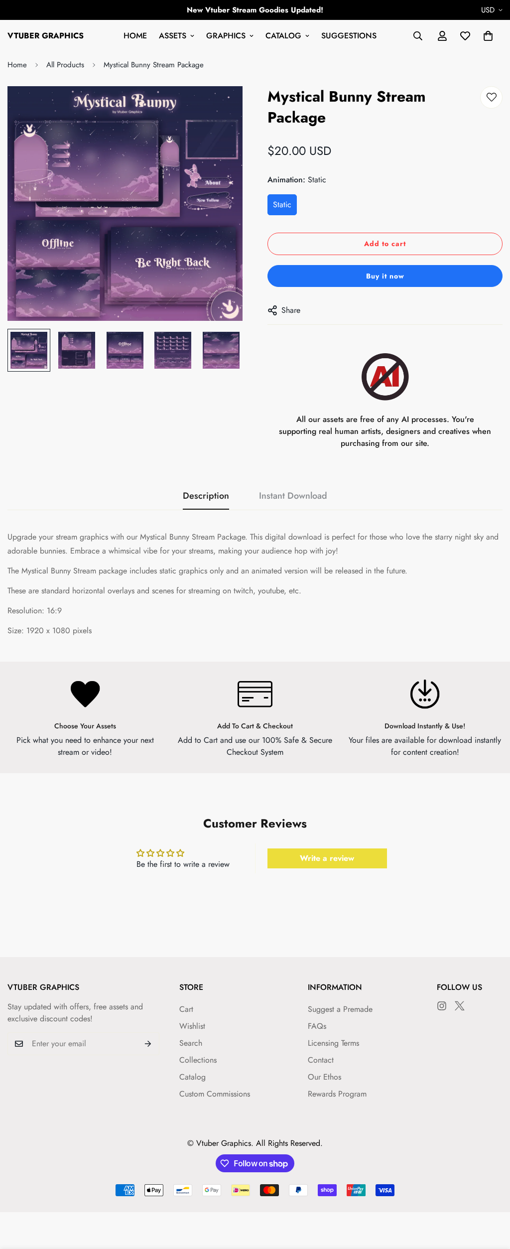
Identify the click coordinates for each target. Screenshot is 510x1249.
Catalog (283, 35)
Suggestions (349, 35)
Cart (186, 1009)
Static (282, 204)
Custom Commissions (214, 1094)
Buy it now (385, 276)
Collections (198, 1060)
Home (135, 35)
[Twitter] (460, 1006)
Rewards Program (337, 1094)
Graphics (226, 35)
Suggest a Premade (340, 1009)
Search (190, 1043)
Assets (172, 35)
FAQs (317, 1026)
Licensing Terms (333, 1043)
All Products (65, 64)
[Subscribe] (148, 1043)
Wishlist (192, 1026)
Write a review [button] (327, 858)
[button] (488, 35)
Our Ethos (324, 1077)
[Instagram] (442, 1006)
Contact (321, 1060)
